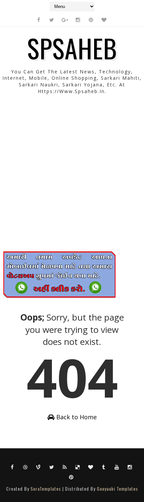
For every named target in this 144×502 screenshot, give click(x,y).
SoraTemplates (45, 488)
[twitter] (52, 19)
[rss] (65, 467)
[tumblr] (104, 467)
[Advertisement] (72, 179)
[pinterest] (91, 19)
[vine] (38, 467)
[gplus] (65, 19)
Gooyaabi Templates (117, 488)
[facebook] (38, 19)
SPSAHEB (72, 48)
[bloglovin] (104, 19)
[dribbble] (25, 467)
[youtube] (117, 467)
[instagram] (78, 19)
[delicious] (78, 467)
